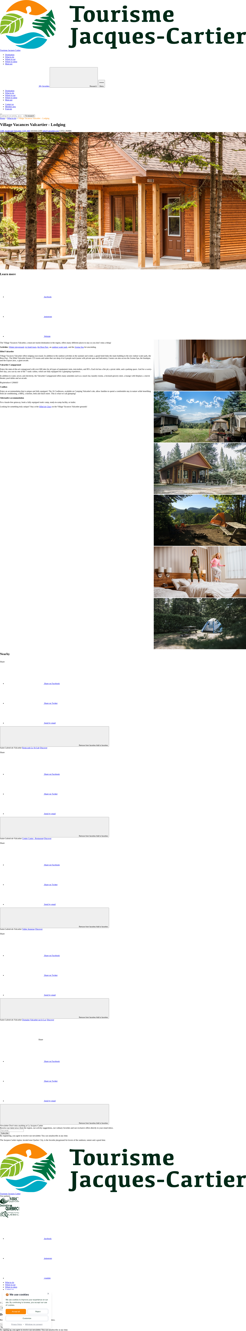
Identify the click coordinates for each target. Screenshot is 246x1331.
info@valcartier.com (51, 131)
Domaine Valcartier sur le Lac (34, 1020)
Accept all (16, 1311)
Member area (10, 107)
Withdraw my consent (34, 1324)
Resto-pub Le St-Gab (30, 748)
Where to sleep (11, 62)
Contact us (9, 104)
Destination (9, 55)
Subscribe (4, 1133)
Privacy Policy (16, 1324)
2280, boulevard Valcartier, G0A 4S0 (15, 131)
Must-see (8, 64)
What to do (9, 57)
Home (2, 118)
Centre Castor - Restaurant (33, 838)
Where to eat (10, 59)
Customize (27, 1318)
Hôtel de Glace (45, 407)
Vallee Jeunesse (28, 929)
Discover (43, 748)
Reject (37, 1311)
